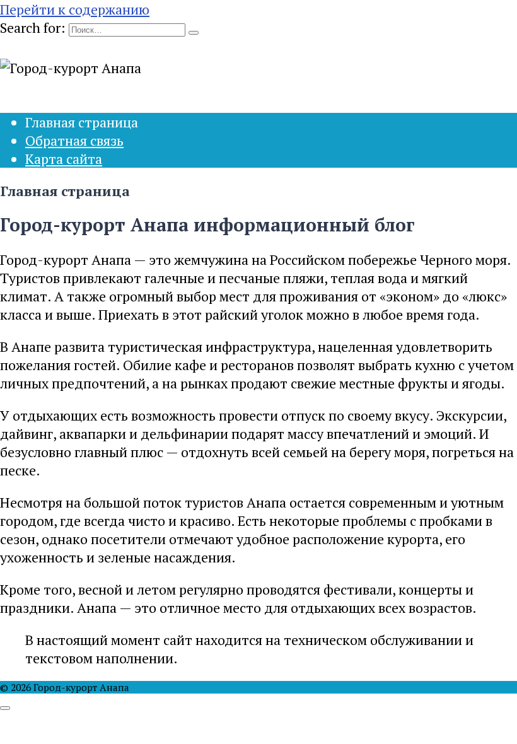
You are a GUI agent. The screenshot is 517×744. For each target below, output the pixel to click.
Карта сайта (63, 158)
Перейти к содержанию (74, 9)
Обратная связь (74, 140)
